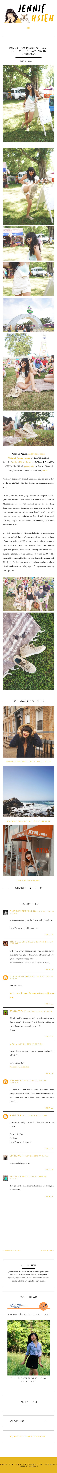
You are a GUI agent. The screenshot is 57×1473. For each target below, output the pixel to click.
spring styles (28, 466)
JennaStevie (18, 1011)
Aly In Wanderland (23, 976)
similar (21, 458)
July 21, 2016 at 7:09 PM (34, 1115)
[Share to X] (31, 888)
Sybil (13, 1044)
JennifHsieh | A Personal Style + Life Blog (32, 1464)
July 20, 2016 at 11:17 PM (30, 1044)
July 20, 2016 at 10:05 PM (40, 1011)
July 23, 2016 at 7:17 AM (37, 1156)
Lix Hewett (17, 1156)
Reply (49, 934)
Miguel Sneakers (26, 462)
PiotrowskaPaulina (23, 911)
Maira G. (34, 1466)
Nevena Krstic (19, 1080)
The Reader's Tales (22, 942)
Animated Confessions (19, 1066)
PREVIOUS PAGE (12, 1251)
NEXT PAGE (47, 1251)
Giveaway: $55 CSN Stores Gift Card (29, 1314)
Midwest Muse (19, 1177)
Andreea (15, 1115)
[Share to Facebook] (36, 888)
